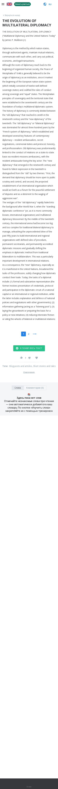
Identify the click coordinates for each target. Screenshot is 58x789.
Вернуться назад (12, 15)
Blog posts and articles (20, 366)
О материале (29, 372)
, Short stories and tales (44, 366)
